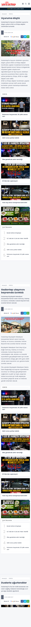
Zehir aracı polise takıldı (15, 9)
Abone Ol (6, 36)
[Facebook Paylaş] (22, 36)
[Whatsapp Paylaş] (28, 36)
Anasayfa (4, 14)
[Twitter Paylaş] (25, 36)
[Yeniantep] (8, 3)
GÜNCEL (11, 14)
